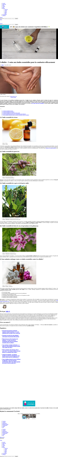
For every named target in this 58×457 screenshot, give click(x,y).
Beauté (3, 8)
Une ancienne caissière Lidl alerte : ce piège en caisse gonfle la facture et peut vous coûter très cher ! (11, 346)
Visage (6, 10)
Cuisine (3, 6)
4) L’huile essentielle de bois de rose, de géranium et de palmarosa (14, 113)
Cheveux (6, 9)
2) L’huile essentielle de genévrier (8, 111)
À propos (4, 421)
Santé (3, 7)
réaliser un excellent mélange (51, 148)
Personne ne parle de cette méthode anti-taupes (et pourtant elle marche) (10, 336)
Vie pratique (4, 14)
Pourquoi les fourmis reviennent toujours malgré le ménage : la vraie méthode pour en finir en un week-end (11, 332)
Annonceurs (4, 423)
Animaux (4, 15)
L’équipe (3, 422)
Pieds (5, 13)
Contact (3, 426)
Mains (6, 12)
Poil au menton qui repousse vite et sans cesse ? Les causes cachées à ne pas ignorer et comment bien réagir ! (11, 351)
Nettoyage (4, 4)
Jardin (3, 5)
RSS (3, 427)
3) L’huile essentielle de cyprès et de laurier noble (11, 112)
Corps (6, 11)
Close (1, 440)
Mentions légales (5, 424)
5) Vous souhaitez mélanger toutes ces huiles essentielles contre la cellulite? (15, 114)
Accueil (3, 3)
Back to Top (2, 437)
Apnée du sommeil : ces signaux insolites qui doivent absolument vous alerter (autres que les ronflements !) (11, 356)
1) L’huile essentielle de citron (7, 110)
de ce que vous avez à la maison (38, 103)
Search (16, 18)
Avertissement (4, 425)
